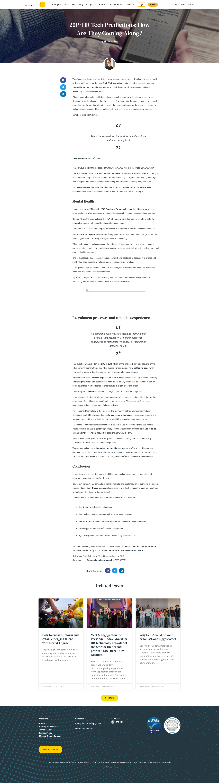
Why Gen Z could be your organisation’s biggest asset (158, 637)
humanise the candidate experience (113, 448)
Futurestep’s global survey (121, 415)
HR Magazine (80, 158)
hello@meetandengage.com (88, 723)
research (92, 234)
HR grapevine (97, 488)
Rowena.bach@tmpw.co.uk (99, 560)
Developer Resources (48, 726)
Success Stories (116, 4)
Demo (153, 4)
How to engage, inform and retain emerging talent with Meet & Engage (60, 639)
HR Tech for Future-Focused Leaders (127, 550)
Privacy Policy (45, 733)
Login (141, 4)
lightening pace (141, 368)
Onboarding (77, 4)
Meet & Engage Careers (50, 736)
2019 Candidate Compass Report (116, 209)
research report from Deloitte (105, 378)
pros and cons (88, 391)
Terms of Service (46, 729)
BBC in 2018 (106, 364)
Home (42, 723)
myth (76, 223)
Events (102, 4)
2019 (144, 173)
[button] (63, 80)
